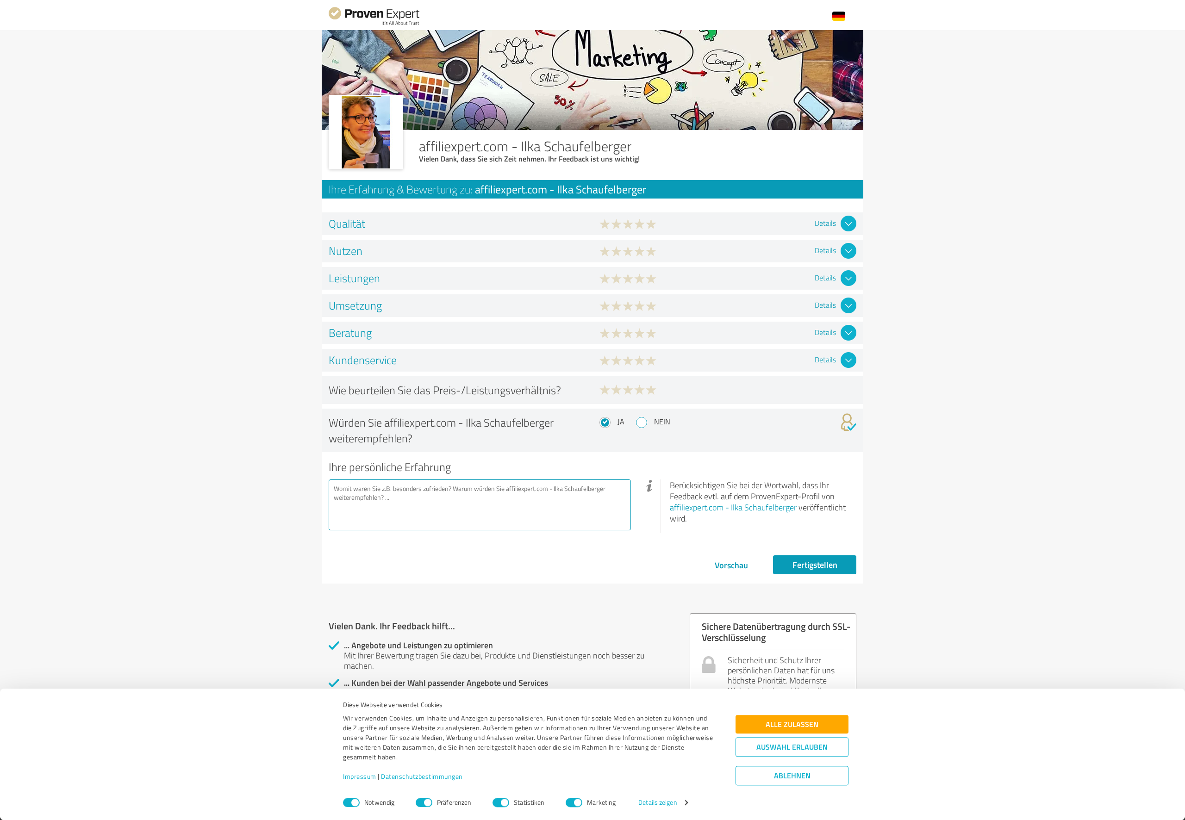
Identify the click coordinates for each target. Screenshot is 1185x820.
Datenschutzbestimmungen (422, 776)
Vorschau (731, 565)
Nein (662, 421)
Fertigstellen (814, 565)
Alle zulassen (792, 724)
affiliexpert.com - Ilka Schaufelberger (733, 507)
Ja (620, 421)
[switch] (424, 802)
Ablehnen (792, 775)
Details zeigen (657, 802)
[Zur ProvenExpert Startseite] (374, 23)
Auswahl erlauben (792, 747)
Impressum (359, 776)
